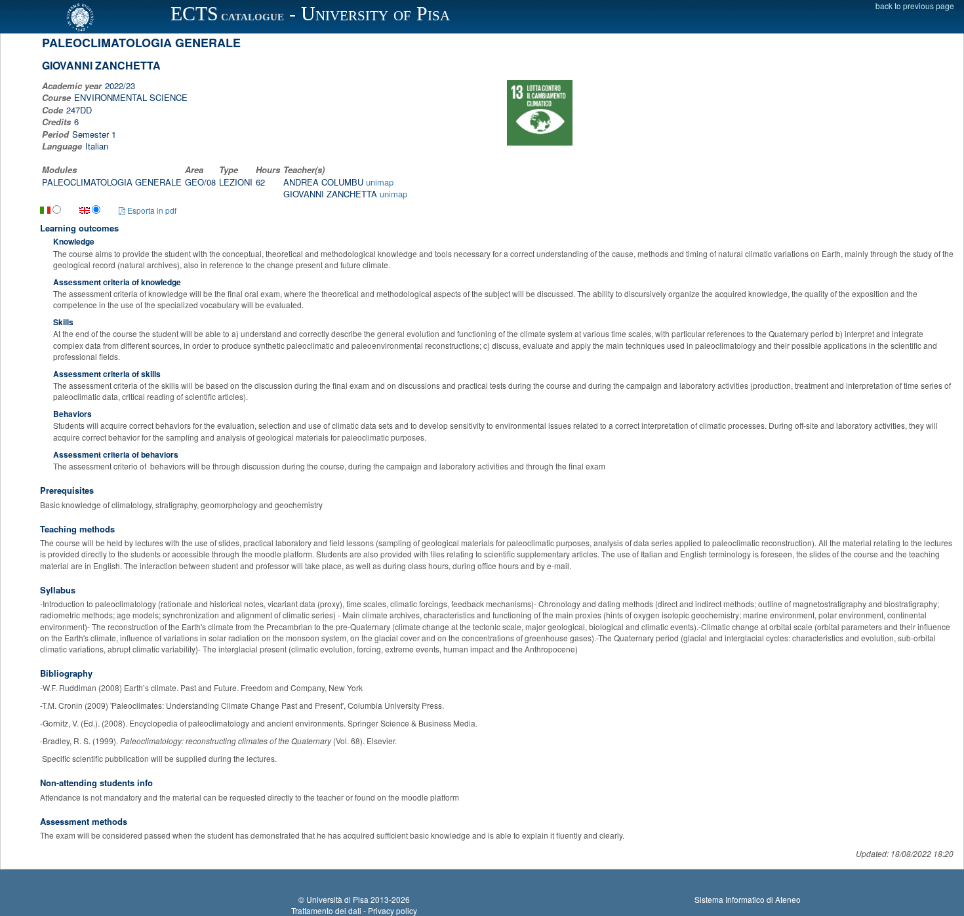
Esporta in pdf (150, 210)
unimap (379, 182)
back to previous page (914, 5)
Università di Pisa (337, 899)
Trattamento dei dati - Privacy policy (354, 910)
